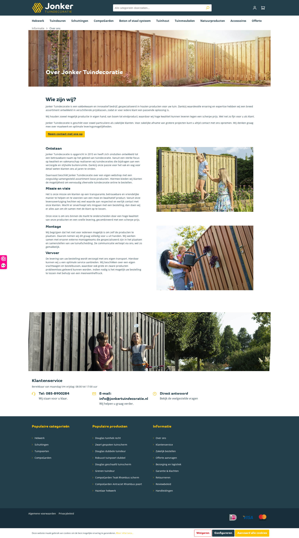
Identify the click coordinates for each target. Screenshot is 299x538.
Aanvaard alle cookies (252, 533)
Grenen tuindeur (104, 471)
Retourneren (162, 477)
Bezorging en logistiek (168, 464)
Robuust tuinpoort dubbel (109, 457)
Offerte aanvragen (166, 457)
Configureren (223, 533)
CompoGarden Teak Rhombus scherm (116, 477)
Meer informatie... (124, 533)
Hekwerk (39, 438)
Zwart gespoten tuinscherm (110, 444)
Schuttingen (41, 444)
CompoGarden (42, 457)
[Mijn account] (255, 7)
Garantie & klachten (167, 471)
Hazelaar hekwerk (105, 490)
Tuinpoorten (41, 451)
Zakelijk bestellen (165, 451)
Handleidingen (164, 490)
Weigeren (202, 533)
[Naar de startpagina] (52, 8)
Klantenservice (164, 444)
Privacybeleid (66, 513)
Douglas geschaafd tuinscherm (112, 464)
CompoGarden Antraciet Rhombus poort (118, 484)
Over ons (160, 438)
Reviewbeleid (163, 484)
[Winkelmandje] (263, 7)
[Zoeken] (207, 7)
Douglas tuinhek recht (107, 438)
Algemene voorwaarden (42, 513)
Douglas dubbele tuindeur (110, 451)
